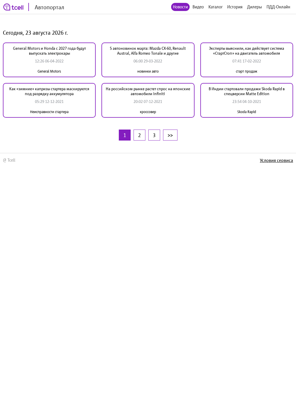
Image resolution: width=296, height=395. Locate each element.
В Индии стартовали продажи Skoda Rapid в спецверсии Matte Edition (247, 91)
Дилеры (254, 7)
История (235, 7)
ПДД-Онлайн (278, 7)
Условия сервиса (276, 160)
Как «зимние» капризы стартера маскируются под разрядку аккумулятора (49, 91)
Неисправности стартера (49, 112)
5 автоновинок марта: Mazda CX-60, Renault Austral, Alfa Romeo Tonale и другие (148, 51)
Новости (180, 7)
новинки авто (148, 71)
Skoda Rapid (246, 112)
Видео (198, 7)
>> (170, 135)
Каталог (215, 7)
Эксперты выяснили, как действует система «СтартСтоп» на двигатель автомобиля (246, 51)
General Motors (49, 71)
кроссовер (148, 112)
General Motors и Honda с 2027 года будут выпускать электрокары (49, 51)
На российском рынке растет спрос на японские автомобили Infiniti (148, 91)
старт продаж (246, 71)
